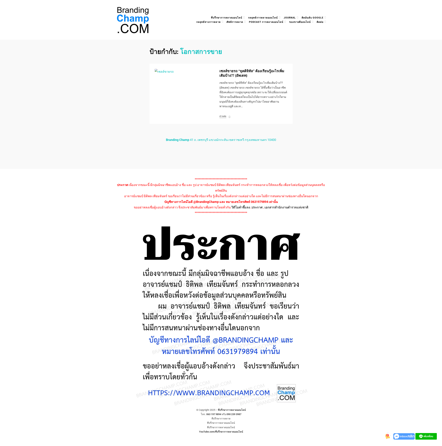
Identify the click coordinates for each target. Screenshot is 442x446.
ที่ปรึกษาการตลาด (221, 418)
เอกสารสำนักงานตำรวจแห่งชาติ (286, 207)
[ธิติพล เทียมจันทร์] (386, 436)
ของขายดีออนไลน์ (300, 22)
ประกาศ (257, 207)
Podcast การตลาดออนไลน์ (266, 22)
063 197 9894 (213, 414)
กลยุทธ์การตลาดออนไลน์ (263, 17)
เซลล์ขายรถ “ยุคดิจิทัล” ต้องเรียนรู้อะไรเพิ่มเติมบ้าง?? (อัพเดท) (251, 73)
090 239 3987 (234, 414)
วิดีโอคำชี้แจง (240, 207)
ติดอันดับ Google (312, 17)
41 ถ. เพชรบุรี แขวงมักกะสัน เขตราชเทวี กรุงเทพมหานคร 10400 (221, 140)
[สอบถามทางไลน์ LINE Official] (426, 436)
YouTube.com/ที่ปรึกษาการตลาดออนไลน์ (221, 431)
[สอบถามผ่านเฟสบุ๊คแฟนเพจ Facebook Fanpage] (404, 436)
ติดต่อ (320, 22)
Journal (290, 17)
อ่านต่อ (223, 116)
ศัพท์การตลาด (235, 22)
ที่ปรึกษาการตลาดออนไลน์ (226, 17)
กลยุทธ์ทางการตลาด (208, 22)
